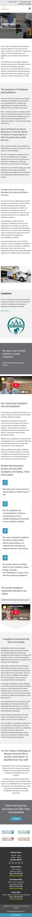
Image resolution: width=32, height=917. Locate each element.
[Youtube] (22, 863)
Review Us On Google (16, 875)
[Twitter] (13, 863)
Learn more (5, 311)
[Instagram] (19, 863)
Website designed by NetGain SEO (16, 911)
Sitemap (16, 908)
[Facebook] (10, 863)
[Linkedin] (16, 863)
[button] (29, 8)
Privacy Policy (25, 906)
